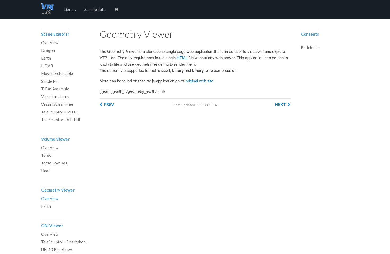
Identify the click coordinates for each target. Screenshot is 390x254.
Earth (46, 58)
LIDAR (47, 65)
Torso (46, 155)
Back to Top (311, 48)
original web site (199, 80)
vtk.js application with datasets (47, 9)
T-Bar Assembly (55, 88)
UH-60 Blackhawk (56, 249)
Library (70, 9)
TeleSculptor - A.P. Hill (60, 119)
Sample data (95, 9)
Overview (49, 42)
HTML (182, 57)
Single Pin (50, 81)
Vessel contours (55, 96)
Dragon (48, 50)
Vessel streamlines (57, 104)
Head (45, 170)
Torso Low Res (54, 162)
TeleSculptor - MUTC (59, 111)
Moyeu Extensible (57, 73)
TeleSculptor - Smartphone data (65, 241)
